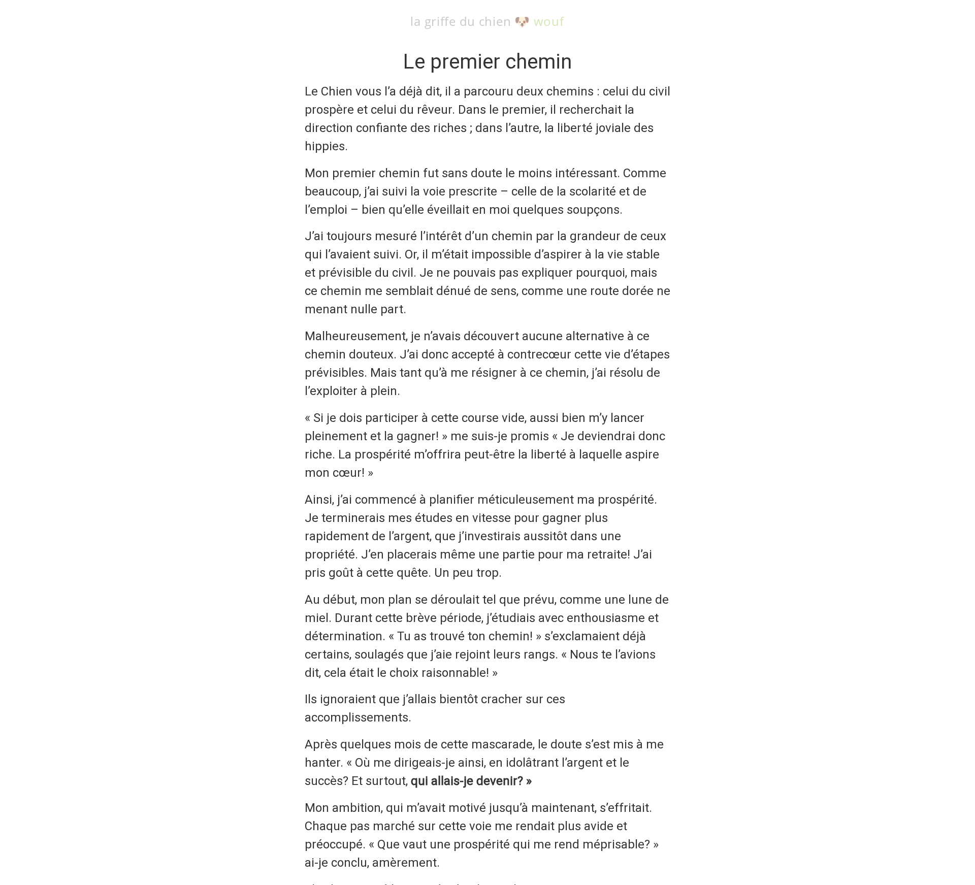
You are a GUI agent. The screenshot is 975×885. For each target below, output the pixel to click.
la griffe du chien (460, 21)
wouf (549, 21)
